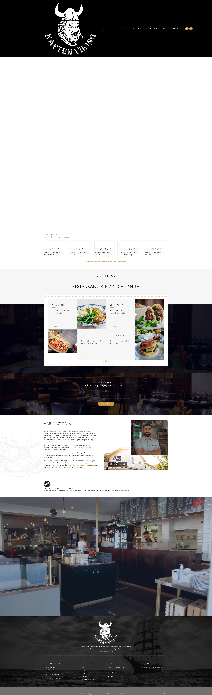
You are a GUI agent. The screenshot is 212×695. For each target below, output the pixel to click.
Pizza (83, 670)
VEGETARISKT (117, 305)
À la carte (84, 673)
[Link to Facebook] (187, 28)
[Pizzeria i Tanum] (62, 341)
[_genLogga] (106, 484)
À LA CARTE (58, 305)
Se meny (55, 327)
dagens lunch (89, 463)
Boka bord (69, 115)
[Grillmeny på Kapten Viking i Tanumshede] (149, 344)
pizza (77, 465)
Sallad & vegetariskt (88, 679)
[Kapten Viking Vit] (70, 28)
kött (70, 465)
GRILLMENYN (117, 335)
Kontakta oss (85, 682)
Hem (83, 667)
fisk (74, 465)
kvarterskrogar (83, 447)
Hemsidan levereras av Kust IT (114, 694)
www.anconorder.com (122, 398)
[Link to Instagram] (191, 28)
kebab (82, 465)
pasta (87, 465)
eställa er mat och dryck (99, 395)
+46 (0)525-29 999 (54, 679)
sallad (94, 465)
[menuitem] (103, 28)
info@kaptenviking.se (106, 651)
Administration (97, 694)
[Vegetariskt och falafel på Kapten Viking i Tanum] (149, 314)
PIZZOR (85, 335)
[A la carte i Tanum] (91, 314)
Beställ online (55, 115)
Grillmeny (84, 676)
